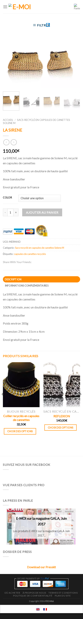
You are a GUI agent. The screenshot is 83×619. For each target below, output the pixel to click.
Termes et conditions (63, 592)
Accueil (8, 119)
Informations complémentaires (26, 285)
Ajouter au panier (42, 212)
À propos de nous (34, 592)
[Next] (73, 63)
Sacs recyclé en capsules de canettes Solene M (39, 247)
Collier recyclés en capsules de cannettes (21, 418)
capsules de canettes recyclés (30, 253)
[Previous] (9, 63)
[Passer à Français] (45, 609)
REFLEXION (61, 416)
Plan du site (63, 595)
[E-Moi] (20, 7)
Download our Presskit (41, 567)
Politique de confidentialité (32, 595)
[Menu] (5, 6)
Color (7, 197)
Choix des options (20, 431)
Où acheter (12, 592)
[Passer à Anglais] (38, 609)
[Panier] (77, 7)
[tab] (41, 279)
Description (13, 279)
